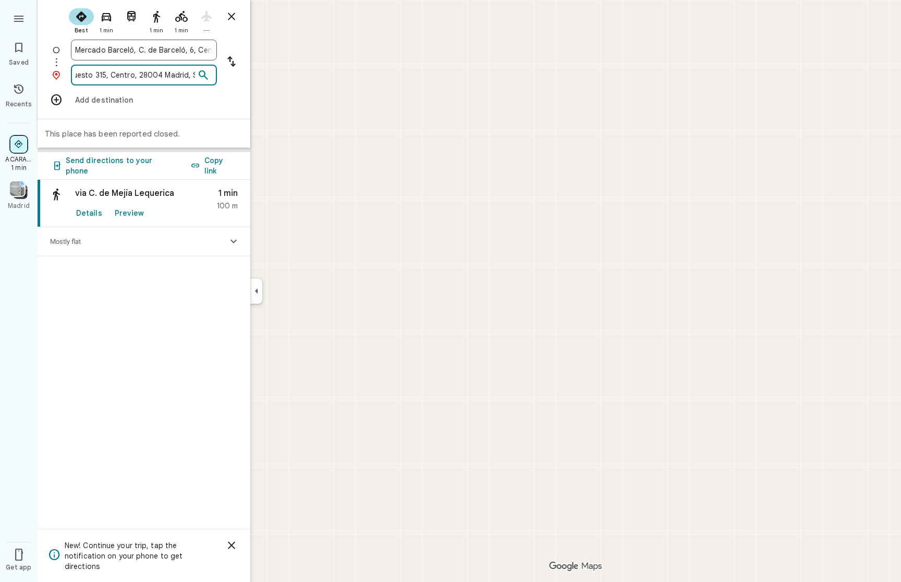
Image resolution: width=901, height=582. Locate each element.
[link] (144, 203)
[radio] (81, 19)
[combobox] (144, 50)
